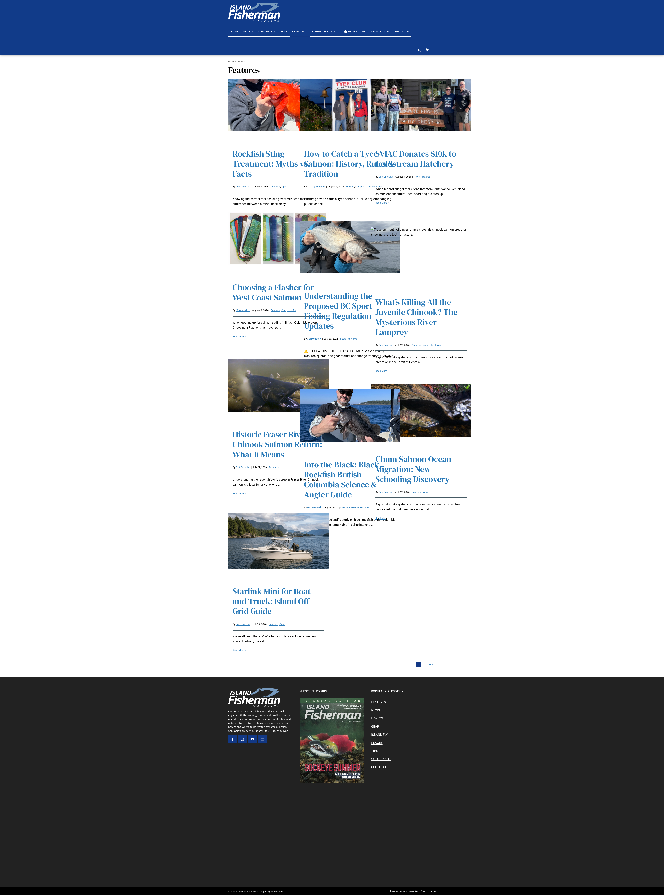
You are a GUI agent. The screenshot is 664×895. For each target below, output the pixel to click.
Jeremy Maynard (316, 186)
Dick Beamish (386, 345)
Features (275, 186)
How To (350, 186)
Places (377, 743)
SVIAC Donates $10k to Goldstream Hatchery (415, 158)
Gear (283, 310)
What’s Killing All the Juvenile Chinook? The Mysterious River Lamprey (416, 317)
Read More (381, 202)
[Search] (419, 50)
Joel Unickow (243, 186)
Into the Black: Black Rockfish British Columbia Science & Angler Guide (341, 479)
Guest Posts (381, 759)
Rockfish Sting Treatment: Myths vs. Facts (271, 163)
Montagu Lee (243, 310)
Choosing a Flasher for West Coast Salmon (273, 292)
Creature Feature (421, 345)
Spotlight (379, 767)
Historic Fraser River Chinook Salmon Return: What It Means (277, 444)
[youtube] (252, 739)
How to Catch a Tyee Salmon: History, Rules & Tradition (349, 163)
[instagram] (242, 739)
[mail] (262, 739)
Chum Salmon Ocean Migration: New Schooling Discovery (413, 469)
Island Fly (379, 734)
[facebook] (232, 739)
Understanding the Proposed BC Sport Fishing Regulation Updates (338, 310)
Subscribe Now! (280, 730)
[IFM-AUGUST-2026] (332, 700)
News (417, 176)
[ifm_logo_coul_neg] (254, 4)
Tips (283, 186)
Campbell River (363, 186)
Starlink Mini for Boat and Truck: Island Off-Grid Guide (272, 601)
